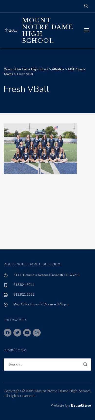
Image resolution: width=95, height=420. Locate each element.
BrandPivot (81, 405)
